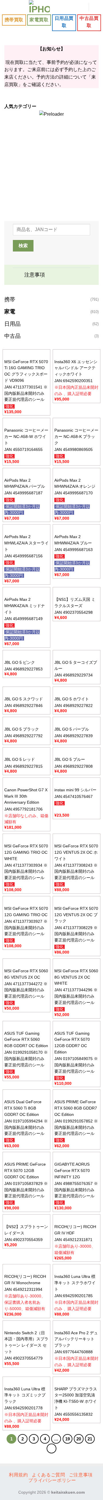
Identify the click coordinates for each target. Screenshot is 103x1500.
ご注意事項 (81, 1474)
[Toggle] (18, 275)
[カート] (96, 7)
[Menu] (7, 7)
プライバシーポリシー (52, 1480)
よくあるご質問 (48, 1474)
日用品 (12, 324)
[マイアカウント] (81, 7)
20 (78, 1438)
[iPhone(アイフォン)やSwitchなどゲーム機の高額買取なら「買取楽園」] (39, 7)
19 (67, 1438)
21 (90, 1438)
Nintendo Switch (50, 194)
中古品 (12, 336)
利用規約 (18, 1474)
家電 (9, 311)
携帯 (9, 299)
